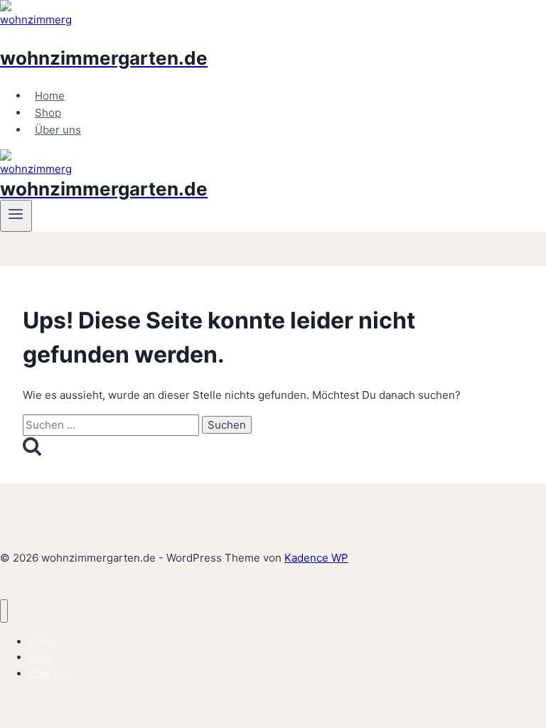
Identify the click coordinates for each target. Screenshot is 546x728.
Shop (48, 112)
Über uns (58, 129)
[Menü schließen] (4, 611)
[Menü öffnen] (16, 215)
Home (50, 95)
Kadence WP (316, 557)
